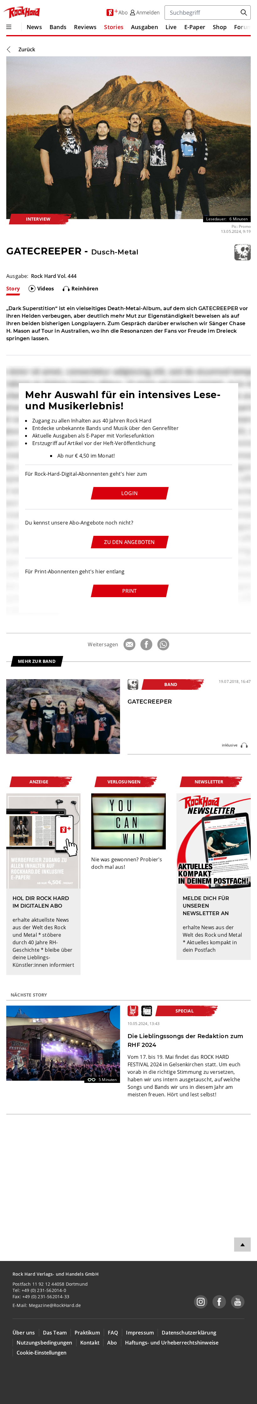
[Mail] (129, 644)
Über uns (24, 1332)
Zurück (26, 49)
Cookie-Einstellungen (41, 1352)
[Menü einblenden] (8, 26)
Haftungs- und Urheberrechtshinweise (172, 1342)
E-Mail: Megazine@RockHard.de (47, 1305)
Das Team (55, 1332)
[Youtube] (237, 1302)
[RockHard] (21, 12)
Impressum (140, 1332)
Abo (112, 1342)
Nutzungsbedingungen (44, 1342)
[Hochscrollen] (242, 1244)
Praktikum (87, 1332)
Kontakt (89, 1342)
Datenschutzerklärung (189, 1332)
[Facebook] (146, 644)
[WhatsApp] (163, 644)
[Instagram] (200, 1302)
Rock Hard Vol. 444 (53, 276)
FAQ (113, 1332)
